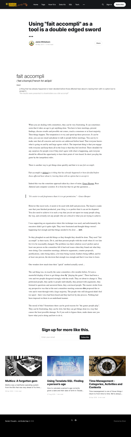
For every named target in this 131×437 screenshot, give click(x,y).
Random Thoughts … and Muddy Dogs (17, 421)
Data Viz (62, 4)
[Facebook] (75, 420)
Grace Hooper (88, 183)
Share (98, 43)
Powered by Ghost (120, 421)
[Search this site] (102, 4)
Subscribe (120, 4)
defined (45, 172)
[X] (72, 420)
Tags (43, 4)
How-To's (52, 4)
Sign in (109, 4)
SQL (70, 4)
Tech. (77, 4)
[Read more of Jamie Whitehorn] (31, 43)
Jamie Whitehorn (42, 42)
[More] (83, 4)
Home (35, 4)
